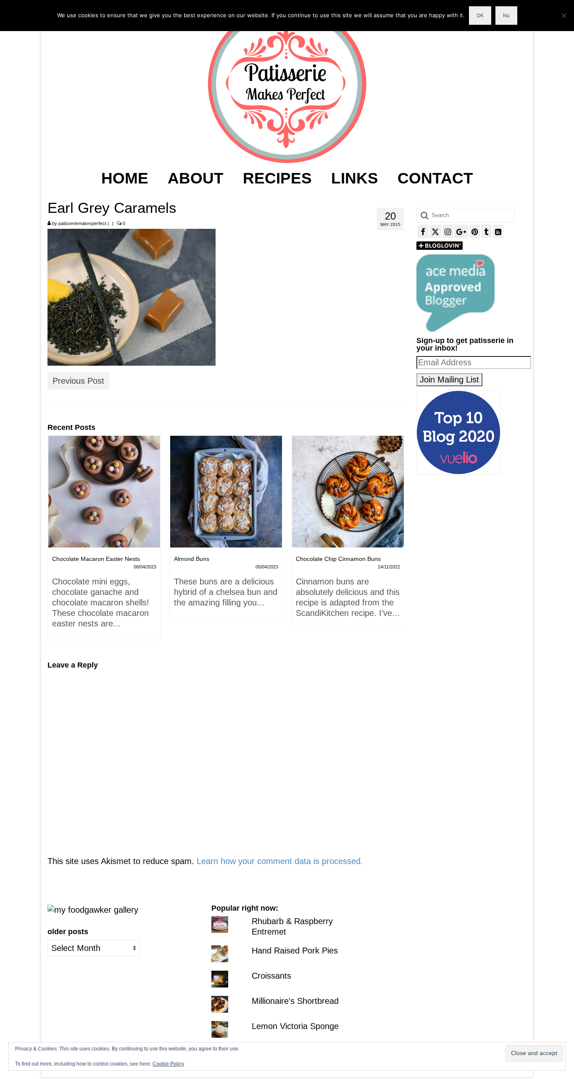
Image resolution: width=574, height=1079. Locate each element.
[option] (104, 531)
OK (480, 15)
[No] (563, 15)
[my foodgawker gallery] (92, 909)
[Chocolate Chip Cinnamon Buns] (226, 491)
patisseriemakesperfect (82, 223)
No (506, 15)
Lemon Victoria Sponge (295, 1026)
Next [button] (396, 542)
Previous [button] (54, 542)
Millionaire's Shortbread (295, 1001)
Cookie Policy (168, 1064)
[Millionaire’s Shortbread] (348, 491)
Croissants (271, 975)
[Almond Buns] (104, 491)
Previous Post (78, 380)
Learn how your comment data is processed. (280, 861)
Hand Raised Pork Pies (295, 950)
